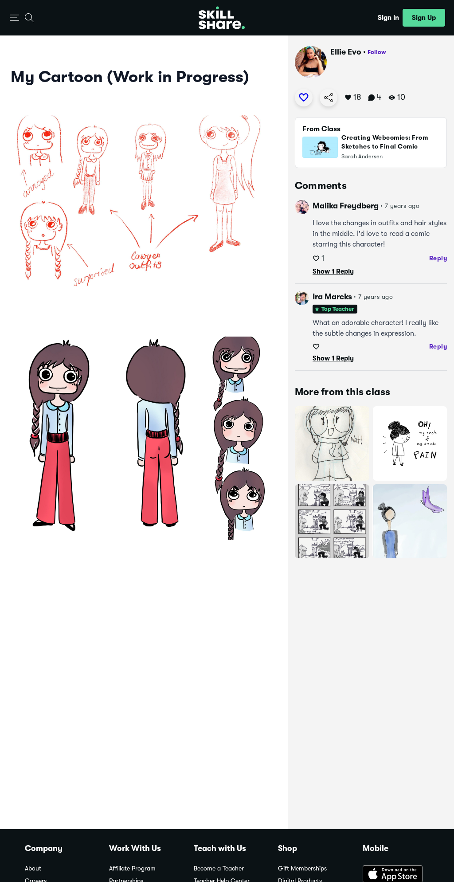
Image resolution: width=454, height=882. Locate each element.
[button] (14, 18)
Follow (377, 52)
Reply (438, 258)
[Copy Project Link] (328, 97)
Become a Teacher (219, 868)
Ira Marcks (332, 296)
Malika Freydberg (346, 205)
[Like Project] (304, 97)
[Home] (222, 17)
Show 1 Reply (333, 271)
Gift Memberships (302, 868)
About (33, 868)
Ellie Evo (345, 51)
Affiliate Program (132, 868)
